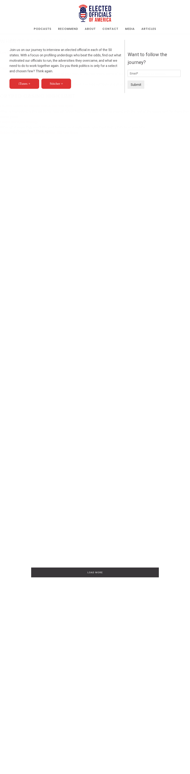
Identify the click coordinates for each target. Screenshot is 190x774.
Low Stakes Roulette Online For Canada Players (36, 52)
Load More (95, 572)
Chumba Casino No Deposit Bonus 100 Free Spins (36, 106)
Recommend (68, 29)
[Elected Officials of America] (95, 13)
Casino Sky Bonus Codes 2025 (23, 68)
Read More (26, 422)
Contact (110, 29)
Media (130, 29)
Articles (148, 29)
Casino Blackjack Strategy (19, 122)
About (90, 29)
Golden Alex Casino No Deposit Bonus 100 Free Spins (39, 133)
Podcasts (42, 29)
